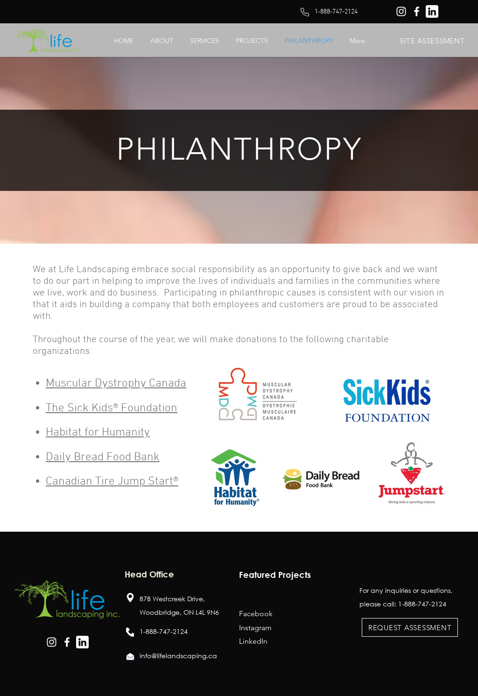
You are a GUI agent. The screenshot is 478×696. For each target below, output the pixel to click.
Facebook (256, 613)
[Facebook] (416, 11)
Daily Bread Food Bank (103, 457)
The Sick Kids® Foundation (111, 408)
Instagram (255, 627)
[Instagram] (401, 11)
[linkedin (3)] (432, 11)
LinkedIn (253, 641)
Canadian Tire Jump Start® (112, 482)
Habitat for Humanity (98, 433)
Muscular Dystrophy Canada (116, 384)
